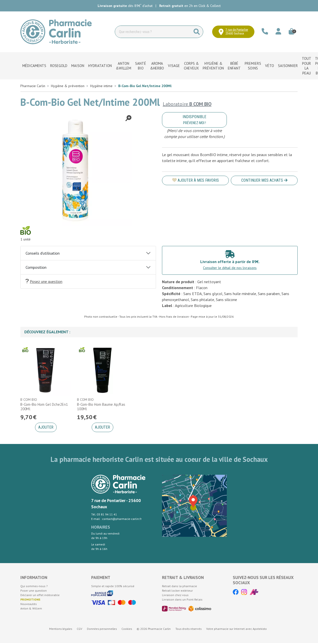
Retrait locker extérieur (177, 590)
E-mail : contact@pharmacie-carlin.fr (116, 519)
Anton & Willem (31, 608)
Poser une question (33, 590)
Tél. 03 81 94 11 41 (104, 514)
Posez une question (46, 281)
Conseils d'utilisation (43, 253)
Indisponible (194, 119)
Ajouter (45, 427)
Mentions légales (60, 629)
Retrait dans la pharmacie (179, 586)
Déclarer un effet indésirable (40, 595)
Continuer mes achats (262, 180)
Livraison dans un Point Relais (182, 599)
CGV (79, 629)
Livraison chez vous (175, 595)
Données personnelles (102, 629)
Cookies (126, 629)
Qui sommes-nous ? (34, 586)
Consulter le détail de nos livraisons (230, 268)
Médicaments (34, 65)
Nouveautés (28, 604)
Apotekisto (236, 629)
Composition (36, 267)
